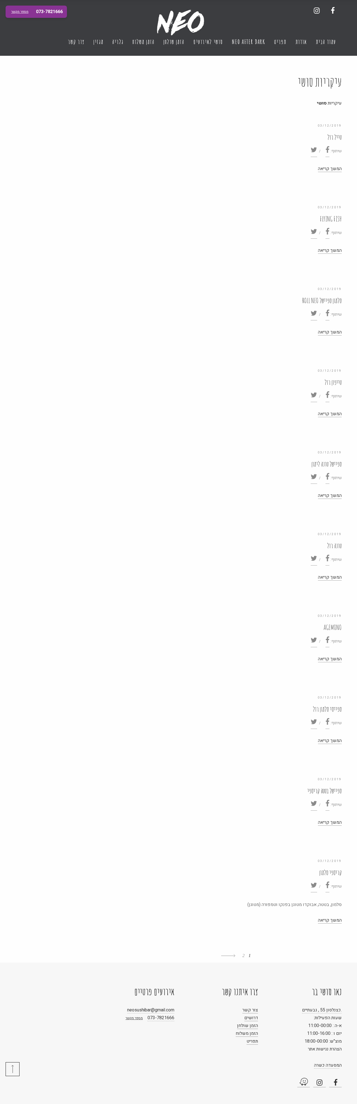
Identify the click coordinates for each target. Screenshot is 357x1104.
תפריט (280, 41)
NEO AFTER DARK (248, 41)
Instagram (316, 10)
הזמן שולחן (173, 41)
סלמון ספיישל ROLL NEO (322, 300)
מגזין (98, 41)
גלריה (118, 41)
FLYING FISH (331, 218)
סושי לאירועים (208, 41)
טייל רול (334, 137)
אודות (301, 41)
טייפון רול (333, 382)
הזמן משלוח (143, 41)
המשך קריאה (330, 168)
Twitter (314, 151)
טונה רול (334, 545)
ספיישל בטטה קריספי (324, 790)
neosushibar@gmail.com (150, 1010)
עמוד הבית (326, 41)
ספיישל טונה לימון (327, 464)
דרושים (251, 1017)
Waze (303, 1082)
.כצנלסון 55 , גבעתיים (322, 1010)
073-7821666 (161, 1017)
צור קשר (76, 41)
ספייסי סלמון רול (327, 709)
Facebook (332, 10)
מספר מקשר (134, 1018)
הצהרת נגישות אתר (325, 1049)
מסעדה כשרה (326, 1065)
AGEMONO (333, 627)
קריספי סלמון (330, 872)
